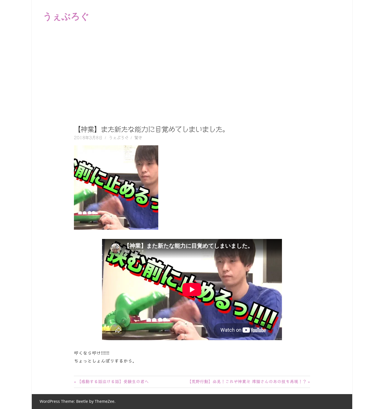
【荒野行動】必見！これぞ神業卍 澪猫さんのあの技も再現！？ (247, 381)
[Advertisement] (192, 74)
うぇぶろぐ (66, 16)
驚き (138, 138)
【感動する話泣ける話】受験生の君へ (113, 381)
